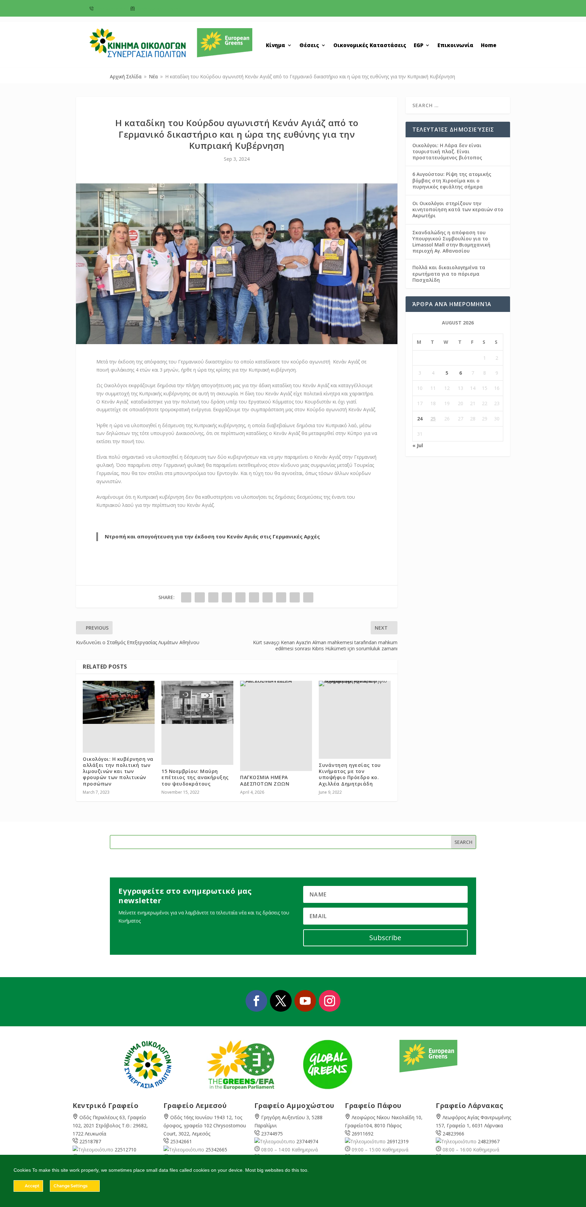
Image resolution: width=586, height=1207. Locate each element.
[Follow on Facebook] (256, 1001)
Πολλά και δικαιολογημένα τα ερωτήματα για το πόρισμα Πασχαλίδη (448, 273)
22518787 (90, 1141)
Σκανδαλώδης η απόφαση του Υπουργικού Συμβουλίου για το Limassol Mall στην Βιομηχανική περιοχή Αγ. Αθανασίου (451, 241)
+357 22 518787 (110, 9)
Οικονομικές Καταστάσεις (369, 45)
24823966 (453, 1133)
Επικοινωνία (455, 45)
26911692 (362, 1133)
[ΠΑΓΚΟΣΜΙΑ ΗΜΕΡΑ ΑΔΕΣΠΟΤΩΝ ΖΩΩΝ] (276, 683)
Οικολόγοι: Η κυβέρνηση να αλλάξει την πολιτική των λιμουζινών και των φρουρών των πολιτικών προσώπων (118, 771)
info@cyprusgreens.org (158, 9)
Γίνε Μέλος (469, 10)
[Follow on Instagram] (329, 1001)
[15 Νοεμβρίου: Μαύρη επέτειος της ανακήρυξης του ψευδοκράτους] (197, 702)
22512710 (125, 1149)
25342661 (181, 1141)
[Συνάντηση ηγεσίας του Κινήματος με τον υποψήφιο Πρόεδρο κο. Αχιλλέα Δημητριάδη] (355, 683)
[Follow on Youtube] (305, 1001)
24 (420, 418)
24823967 (489, 1141)
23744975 (272, 1133)
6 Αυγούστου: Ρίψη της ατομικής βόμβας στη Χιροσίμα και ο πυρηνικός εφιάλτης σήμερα (451, 180)
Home (488, 45)
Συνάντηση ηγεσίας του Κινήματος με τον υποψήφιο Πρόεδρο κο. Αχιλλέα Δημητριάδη (350, 774)
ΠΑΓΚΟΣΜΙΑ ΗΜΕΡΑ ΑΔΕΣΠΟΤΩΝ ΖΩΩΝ (264, 780)
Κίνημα (275, 45)
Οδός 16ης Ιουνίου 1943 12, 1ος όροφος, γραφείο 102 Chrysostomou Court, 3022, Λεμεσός (204, 1125)
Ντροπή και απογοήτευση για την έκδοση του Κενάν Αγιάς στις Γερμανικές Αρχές (212, 536)
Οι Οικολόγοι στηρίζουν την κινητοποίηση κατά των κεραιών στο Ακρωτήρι (457, 209)
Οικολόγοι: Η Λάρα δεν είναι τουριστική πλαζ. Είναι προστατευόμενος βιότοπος (447, 151)
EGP (418, 45)
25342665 (216, 1149)
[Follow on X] (281, 1001)
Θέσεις (309, 45)
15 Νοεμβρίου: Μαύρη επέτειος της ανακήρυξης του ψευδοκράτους (195, 777)
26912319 (398, 1141)
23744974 (307, 1141)
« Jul (417, 445)
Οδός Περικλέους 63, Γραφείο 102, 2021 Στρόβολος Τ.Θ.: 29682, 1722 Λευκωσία (110, 1125)
